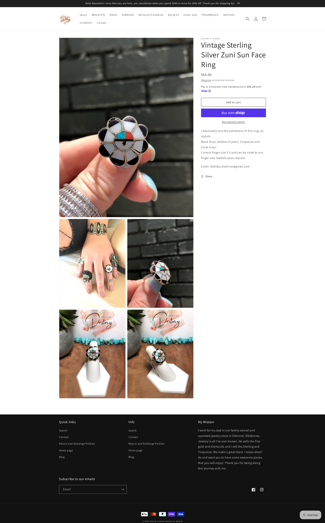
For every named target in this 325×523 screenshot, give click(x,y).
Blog (62, 457)
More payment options (233, 121)
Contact (64, 437)
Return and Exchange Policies (77, 443)
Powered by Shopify (174, 521)
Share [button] (208, 176)
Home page (66, 450)
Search (63, 430)
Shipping (206, 80)
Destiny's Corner (157, 521)
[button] (247, 19)
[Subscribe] (122, 489)
